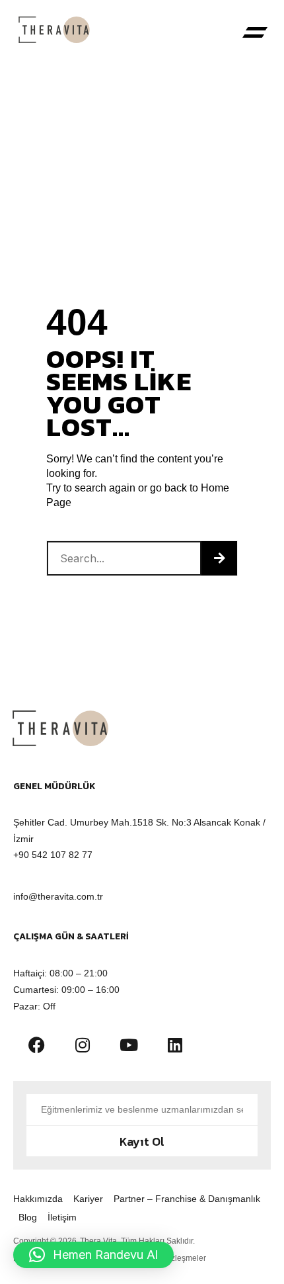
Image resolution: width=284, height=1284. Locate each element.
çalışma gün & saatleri (71, 936)
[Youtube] (129, 1044)
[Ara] (219, 558)
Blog (27, 1217)
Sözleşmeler (183, 1258)
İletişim (62, 1217)
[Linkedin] (175, 1044)
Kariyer (88, 1198)
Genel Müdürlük (54, 786)
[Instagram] (82, 1044)
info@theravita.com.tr (58, 896)
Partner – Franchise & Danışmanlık (187, 1198)
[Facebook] (36, 1044)
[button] (254, 33)
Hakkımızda (38, 1198)
